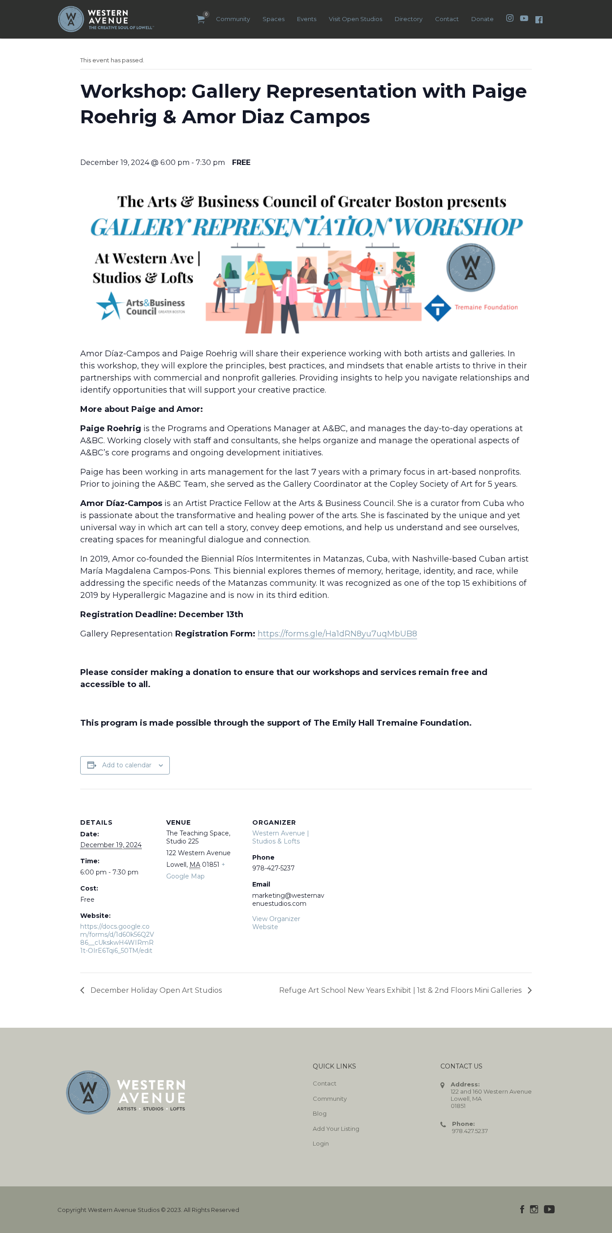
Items (201, 19)
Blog (320, 1113)
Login (321, 1143)
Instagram (534, 1209)
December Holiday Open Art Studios (155, 990)
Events (306, 18)
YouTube (549, 1209)
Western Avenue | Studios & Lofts (280, 837)
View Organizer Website (276, 923)
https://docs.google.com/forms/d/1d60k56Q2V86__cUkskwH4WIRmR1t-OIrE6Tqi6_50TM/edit (117, 938)
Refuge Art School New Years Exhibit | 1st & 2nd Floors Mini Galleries (401, 990)
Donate (482, 18)
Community (233, 18)
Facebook (522, 1209)
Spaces (273, 18)
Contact (447, 18)
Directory (408, 18)
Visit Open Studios (355, 18)
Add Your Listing (336, 1128)
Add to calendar (126, 765)
